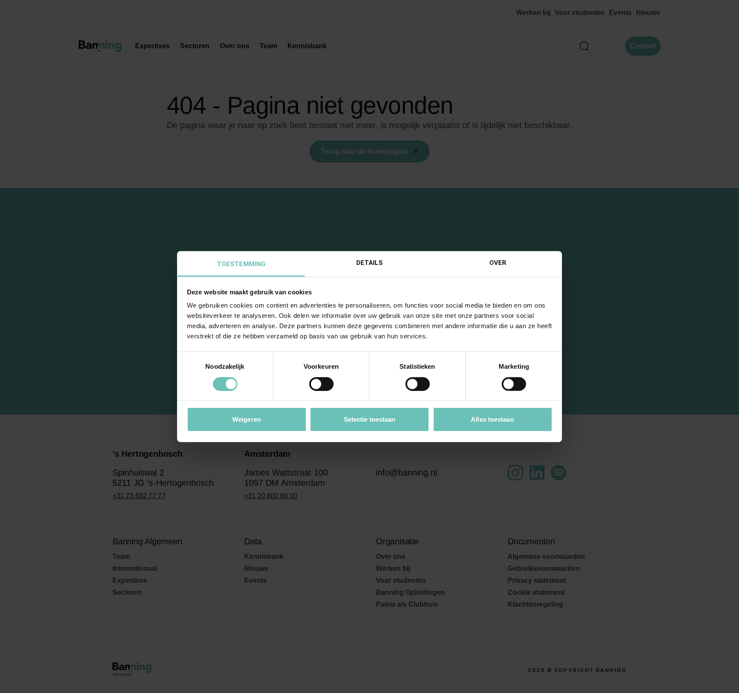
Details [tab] (369, 263)
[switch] (321, 384)
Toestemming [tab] (241, 264)
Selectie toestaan (370, 419)
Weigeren (246, 419)
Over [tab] (497, 263)
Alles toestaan (492, 419)
